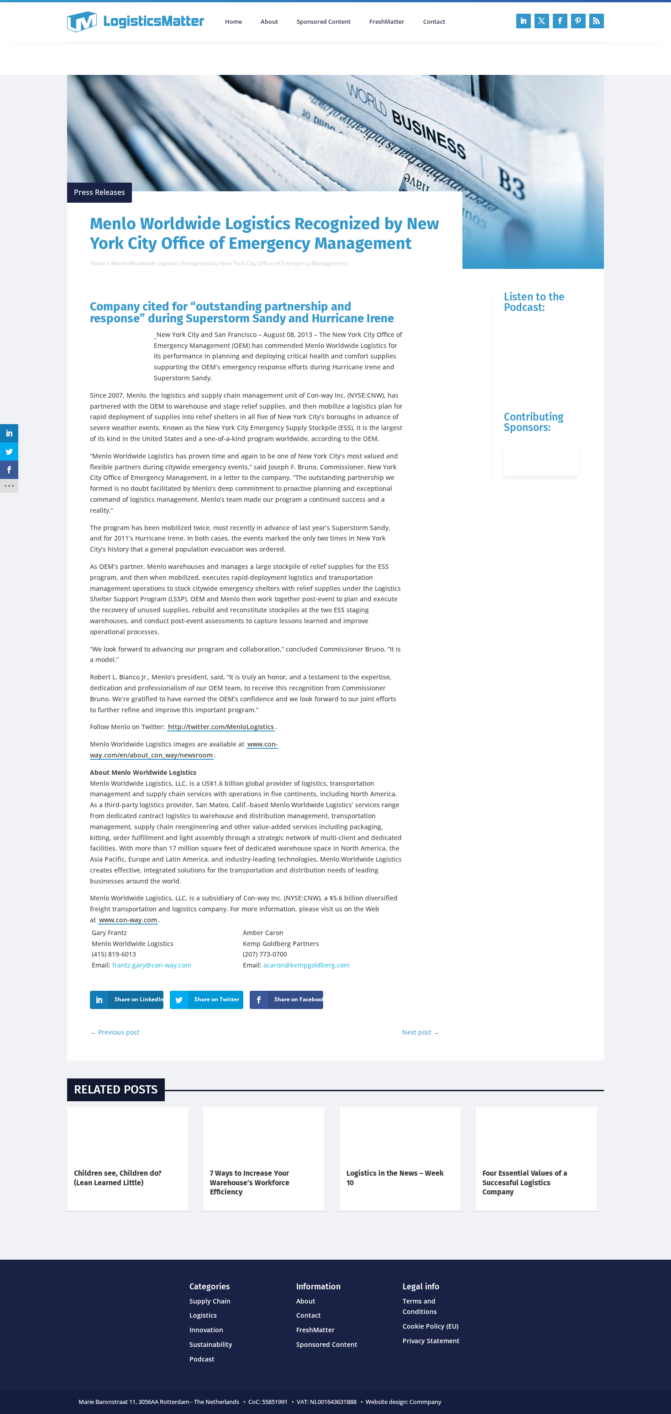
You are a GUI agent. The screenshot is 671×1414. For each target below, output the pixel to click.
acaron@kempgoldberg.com (306, 965)
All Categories (93, 58)
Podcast (164, 58)
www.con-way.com (128, 919)
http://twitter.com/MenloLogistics (221, 726)
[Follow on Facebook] (560, 21)
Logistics (203, 1315)
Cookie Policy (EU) (430, 1326)
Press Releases (99, 192)
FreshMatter (386, 22)
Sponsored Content (324, 22)
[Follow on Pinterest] (578, 21)
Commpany (426, 1402)
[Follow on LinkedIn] (523, 21)
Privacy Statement (431, 1340)
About (269, 22)
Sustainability (210, 1344)
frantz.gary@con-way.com (151, 965)
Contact (434, 22)
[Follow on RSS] (596, 21)
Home (233, 22)
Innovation (206, 1329)
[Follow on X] (542, 21)
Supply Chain (210, 1301)
